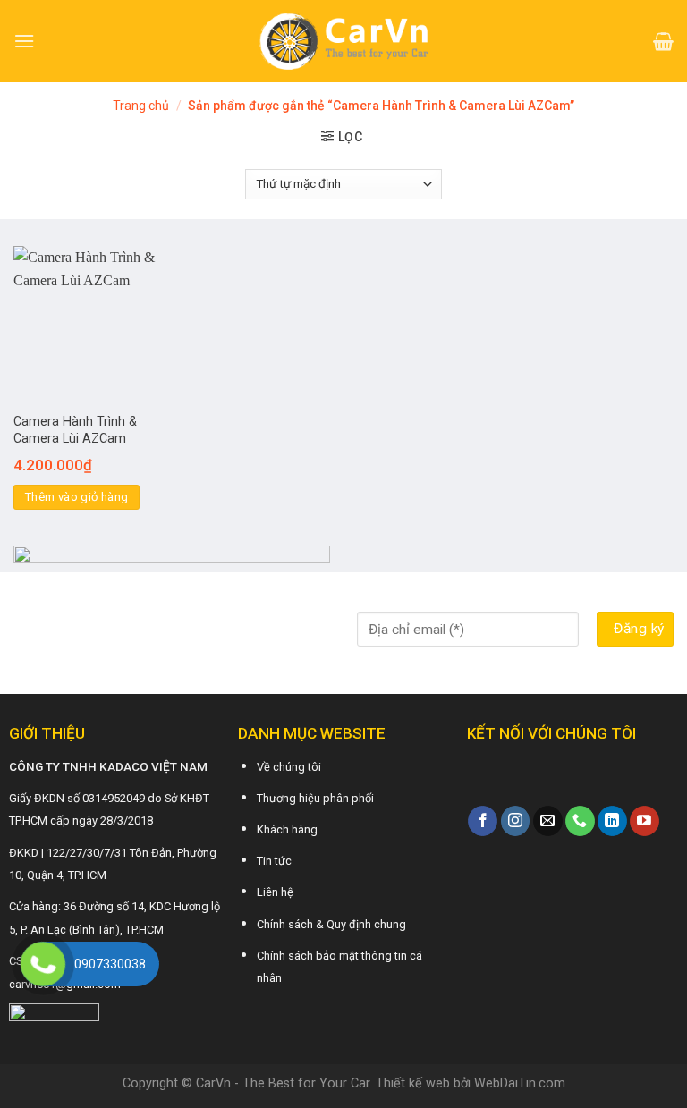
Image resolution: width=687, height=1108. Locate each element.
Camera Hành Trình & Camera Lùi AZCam (75, 430)
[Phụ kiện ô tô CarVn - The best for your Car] (344, 41)
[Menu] (24, 41)
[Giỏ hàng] (663, 41)
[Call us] (580, 821)
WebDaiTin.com (519, 1083)
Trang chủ (141, 105)
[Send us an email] (548, 821)
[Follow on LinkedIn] (612, 821)
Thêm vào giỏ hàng (77, 496)
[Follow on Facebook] (482, 821)
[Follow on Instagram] (515, 821)
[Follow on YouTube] (644, 821)
